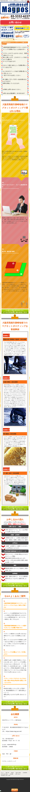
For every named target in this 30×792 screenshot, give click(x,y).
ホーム (2, 772)
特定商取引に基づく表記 (5, 775)
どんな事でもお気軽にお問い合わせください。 (15, 311)
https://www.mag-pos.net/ (14, 731)
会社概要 (11, 774)
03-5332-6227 (21, 93)
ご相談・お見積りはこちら (15, 790)
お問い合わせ (17, 774)
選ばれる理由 (18, 772)
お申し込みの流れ (4, 774)
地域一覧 (7, 772)
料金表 (12, 772)
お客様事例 (25, 772)
